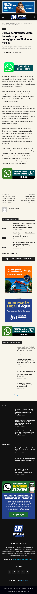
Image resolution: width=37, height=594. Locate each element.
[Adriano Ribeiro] (4, 209)
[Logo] (18, 17)
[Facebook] (9, 57)
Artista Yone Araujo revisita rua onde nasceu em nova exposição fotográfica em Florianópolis (24, 244)
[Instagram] (14, 572)
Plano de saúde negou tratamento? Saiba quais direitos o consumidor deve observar (25, 471)
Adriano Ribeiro (7, 52)
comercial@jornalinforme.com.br (23, 559)
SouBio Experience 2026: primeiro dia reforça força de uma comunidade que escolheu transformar (24, 234)
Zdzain (31, 588)
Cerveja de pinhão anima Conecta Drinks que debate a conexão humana (25, 385)
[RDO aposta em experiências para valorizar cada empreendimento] (8, 462)
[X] (13, 57)
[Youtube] (27, 572)
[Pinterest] (17, 57)
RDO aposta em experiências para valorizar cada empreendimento (25, 459)
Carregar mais (18, 395)
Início (3, 23)
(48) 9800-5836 (23, 580)
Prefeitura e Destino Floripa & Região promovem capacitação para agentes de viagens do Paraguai (24, 225)
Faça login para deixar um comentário (19, 259)
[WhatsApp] (21, 57)
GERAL (7, 23)
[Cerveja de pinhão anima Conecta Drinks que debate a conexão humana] (8, 387)
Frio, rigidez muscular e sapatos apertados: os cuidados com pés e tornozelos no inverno (25, 449)
